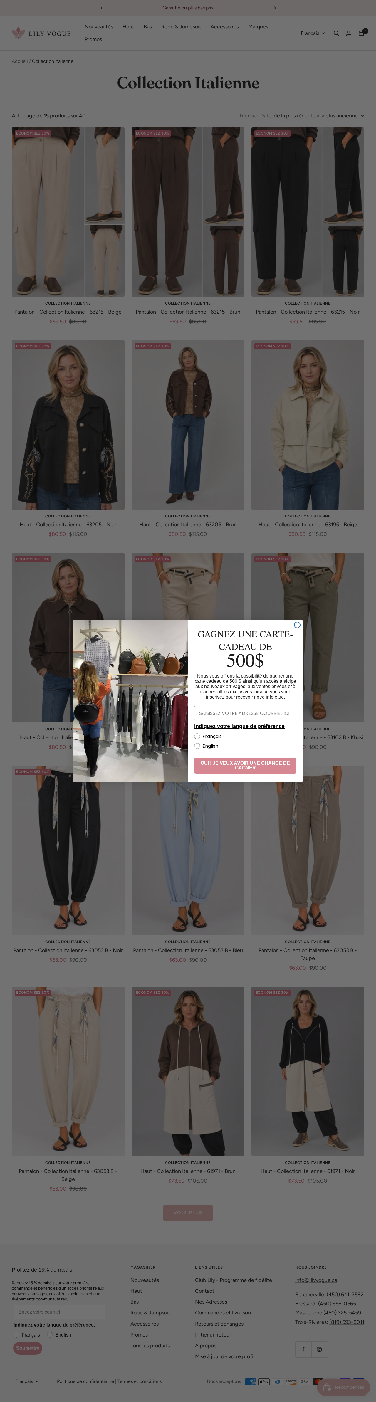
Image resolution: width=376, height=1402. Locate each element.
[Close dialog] (297, 625)
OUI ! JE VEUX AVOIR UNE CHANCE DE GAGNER (245, 765)
